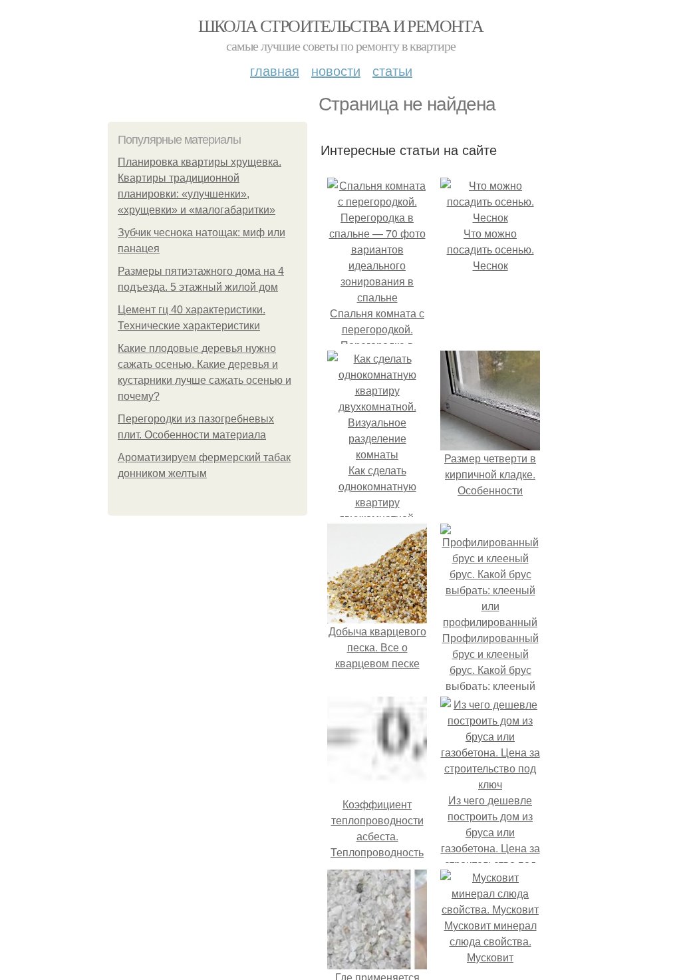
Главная (274, 70)
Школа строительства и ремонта (340, 25)
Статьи (392, 70)
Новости (335, 70)
